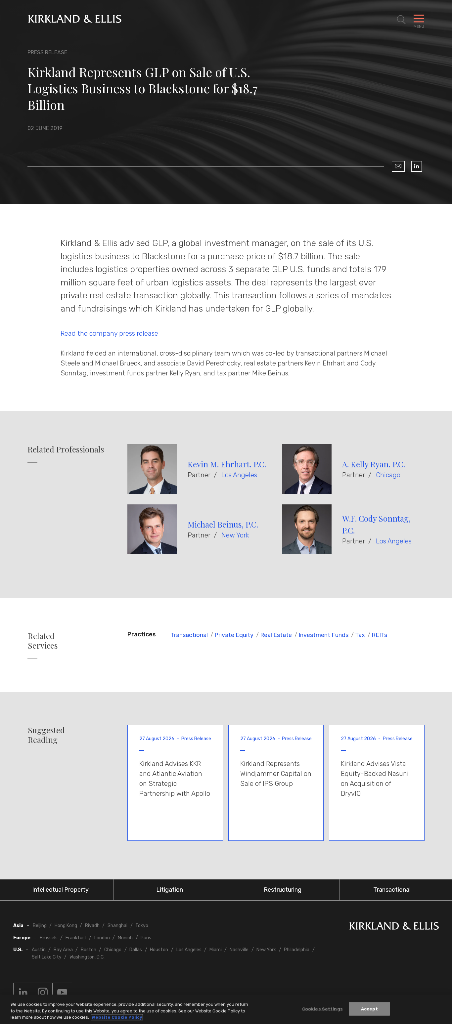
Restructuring (282, 889)
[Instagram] (43, 993)
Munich (125, 938)
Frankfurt (76, 938)
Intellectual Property (60, 889)
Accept (369, 1008)
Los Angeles (239, 475)
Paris (146, 938)
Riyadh (92, 925)
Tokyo (141, 925)
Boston (88, 950)
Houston (159, 950)
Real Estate (276, 635)
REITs (379, 635)
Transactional (189, 635)
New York (235, 535)
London (102, 938)
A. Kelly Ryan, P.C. (373, 464)
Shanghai (117, 925)
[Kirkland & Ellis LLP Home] (394, 927)
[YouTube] (62, 993)
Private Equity (233, 635)
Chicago (388, 475)
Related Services (43, 641)
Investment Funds (323, 635)
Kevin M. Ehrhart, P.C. (227, 464)
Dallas (135, 950)
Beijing (40, 925)
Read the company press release (109, 333)
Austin (39, 950)
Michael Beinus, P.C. (223, 524)
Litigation (169, 889)
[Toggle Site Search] (401, 20)
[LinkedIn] (416, 166)
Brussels (49, 938)
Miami (215, 950)
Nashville (239, 950)
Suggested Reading (46, 735)
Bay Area (63, 950)
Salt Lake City (47, 957)
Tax (360, 635)
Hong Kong (66, 925)
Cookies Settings (322, 1008)
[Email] (398, 166)
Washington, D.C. (87, 957)
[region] (226, 1009)
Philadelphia (296, 950)
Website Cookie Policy (117, 1017)
